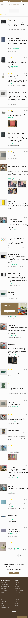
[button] (22, 617)
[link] (9, 305)
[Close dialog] (26, 304)
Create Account (10, 310)
